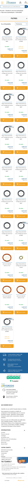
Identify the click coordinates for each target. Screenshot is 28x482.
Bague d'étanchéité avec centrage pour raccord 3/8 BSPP (21, 105)
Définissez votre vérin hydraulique (8, 439)
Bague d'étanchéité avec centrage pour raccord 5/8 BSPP (21, 137)
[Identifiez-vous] (20, 3)
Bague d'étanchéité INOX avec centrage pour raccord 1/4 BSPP (21, 39)
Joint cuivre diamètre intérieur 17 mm (7, 264)
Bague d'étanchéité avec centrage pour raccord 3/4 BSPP (21, 73)
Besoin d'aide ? (4, 444)
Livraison (3, 432)
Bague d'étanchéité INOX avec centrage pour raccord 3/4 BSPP (7, 105)
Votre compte (6, 447)
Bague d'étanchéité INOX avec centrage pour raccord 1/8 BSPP (7, 329)
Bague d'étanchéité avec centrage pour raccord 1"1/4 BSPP (7, 201)
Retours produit (4, 451)
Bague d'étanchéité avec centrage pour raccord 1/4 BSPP (7, 39)
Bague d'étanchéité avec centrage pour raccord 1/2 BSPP (7, 233)
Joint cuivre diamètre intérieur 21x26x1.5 (7, 296)
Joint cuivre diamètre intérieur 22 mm (21, 296)
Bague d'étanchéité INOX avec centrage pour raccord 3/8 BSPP (7, 137)
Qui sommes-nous (5, 437)
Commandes (4, 453)
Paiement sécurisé (5, 434)
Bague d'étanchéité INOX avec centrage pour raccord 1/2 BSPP (21, 233)
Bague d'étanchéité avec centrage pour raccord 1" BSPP (7, 169)
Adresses (3, 456)
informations (5, 430)
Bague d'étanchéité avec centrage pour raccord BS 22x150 (21, 265)
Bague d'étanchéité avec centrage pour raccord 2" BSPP (21, 201)
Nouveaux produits (5, 440)
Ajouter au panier (8, 55)
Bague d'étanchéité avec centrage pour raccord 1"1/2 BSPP (21, 169)
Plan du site (3, 442)
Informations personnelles (7, 449)
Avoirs (2, 454)
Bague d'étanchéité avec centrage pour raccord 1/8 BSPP (7, 73)
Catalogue (3, 435)
